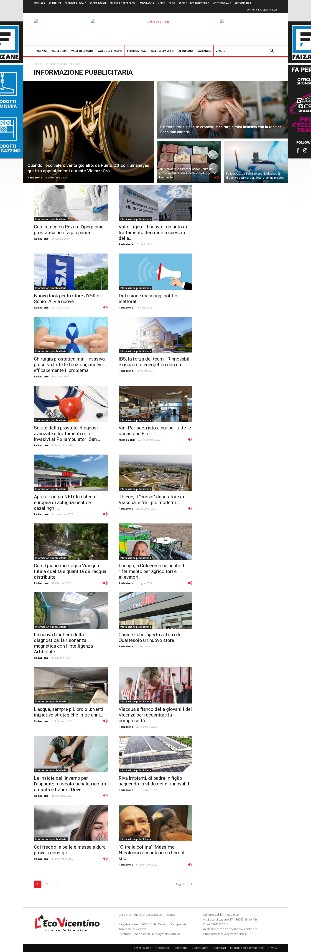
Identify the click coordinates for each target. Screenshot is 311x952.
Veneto (221, 50)
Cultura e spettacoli (123, 3)
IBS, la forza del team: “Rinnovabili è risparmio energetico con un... (155, 361)
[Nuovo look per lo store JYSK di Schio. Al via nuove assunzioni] (71, 272)
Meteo (161, 3)
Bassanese (204, 50)
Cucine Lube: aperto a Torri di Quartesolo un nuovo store (149, 637)
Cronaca (39, 3)
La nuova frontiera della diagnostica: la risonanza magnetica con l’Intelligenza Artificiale (63, 643)
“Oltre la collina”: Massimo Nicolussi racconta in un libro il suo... (151, 852)
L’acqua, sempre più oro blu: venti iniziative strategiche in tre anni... (68, 712)
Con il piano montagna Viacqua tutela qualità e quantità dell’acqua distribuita (70, 571)
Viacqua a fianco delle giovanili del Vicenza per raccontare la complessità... (155, 714)
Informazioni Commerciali (247, 948)
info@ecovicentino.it (232, 934)
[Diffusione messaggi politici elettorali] (155, 272)
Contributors (200, 948)
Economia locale (75, 3)
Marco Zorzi (127, 439)
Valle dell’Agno (82, 50)
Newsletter (162, 948)
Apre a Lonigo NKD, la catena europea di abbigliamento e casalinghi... (64, 502)
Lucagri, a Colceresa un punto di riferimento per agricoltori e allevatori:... (152, 571)
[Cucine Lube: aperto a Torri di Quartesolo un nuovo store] (155, 610)
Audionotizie (243, 3)
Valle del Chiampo (110, 50)
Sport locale (97, 3)
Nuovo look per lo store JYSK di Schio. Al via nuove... (67, 298)
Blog (172, 3)
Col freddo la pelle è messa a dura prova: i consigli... (70, 849)
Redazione (35, 177)
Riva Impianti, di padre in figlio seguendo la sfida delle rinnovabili (155, 781)
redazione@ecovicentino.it (238, 929)
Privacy (272, 948)
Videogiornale (222, 3)
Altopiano (185, 50)
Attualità (54, 3)
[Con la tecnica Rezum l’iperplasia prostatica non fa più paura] (71, 203)
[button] (271, 51)
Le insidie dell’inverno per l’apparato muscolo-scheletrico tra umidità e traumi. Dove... (70, 783)
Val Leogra (58, 50)
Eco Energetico (199, 3)
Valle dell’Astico (162, 50)
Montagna (147, 3)
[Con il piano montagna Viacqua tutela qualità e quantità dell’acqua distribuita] (71, 541)
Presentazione (142, 948)
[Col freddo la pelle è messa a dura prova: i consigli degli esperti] (71, 823)
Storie (182, 3)
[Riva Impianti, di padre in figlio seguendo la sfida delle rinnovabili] (155, 754)
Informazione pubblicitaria (50, 219)
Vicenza (41, 50)
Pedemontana (136, 50)
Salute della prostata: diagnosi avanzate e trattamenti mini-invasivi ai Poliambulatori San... (67, 433)
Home (38, 64)
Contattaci (219, 948)
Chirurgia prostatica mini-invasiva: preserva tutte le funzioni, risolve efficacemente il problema (70, 364)
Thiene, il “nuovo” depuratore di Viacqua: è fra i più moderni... (151, 499)
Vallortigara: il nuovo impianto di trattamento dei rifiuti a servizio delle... (153, 232)
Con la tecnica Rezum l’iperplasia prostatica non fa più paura (69, 229)
